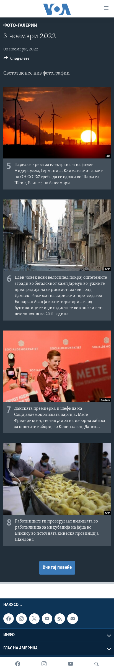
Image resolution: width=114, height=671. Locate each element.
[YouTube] (70, 664)
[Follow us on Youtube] (47, 618)
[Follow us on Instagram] (21, 618)
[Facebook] (17, 664)
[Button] (16, 60)
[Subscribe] (72, 618)
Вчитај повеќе (57, 567)
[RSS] (60, 618)
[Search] (96, 664)
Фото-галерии (20, 25)
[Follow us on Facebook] (8, 618)
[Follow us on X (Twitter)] (34, 618)
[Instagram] (44, 664)
